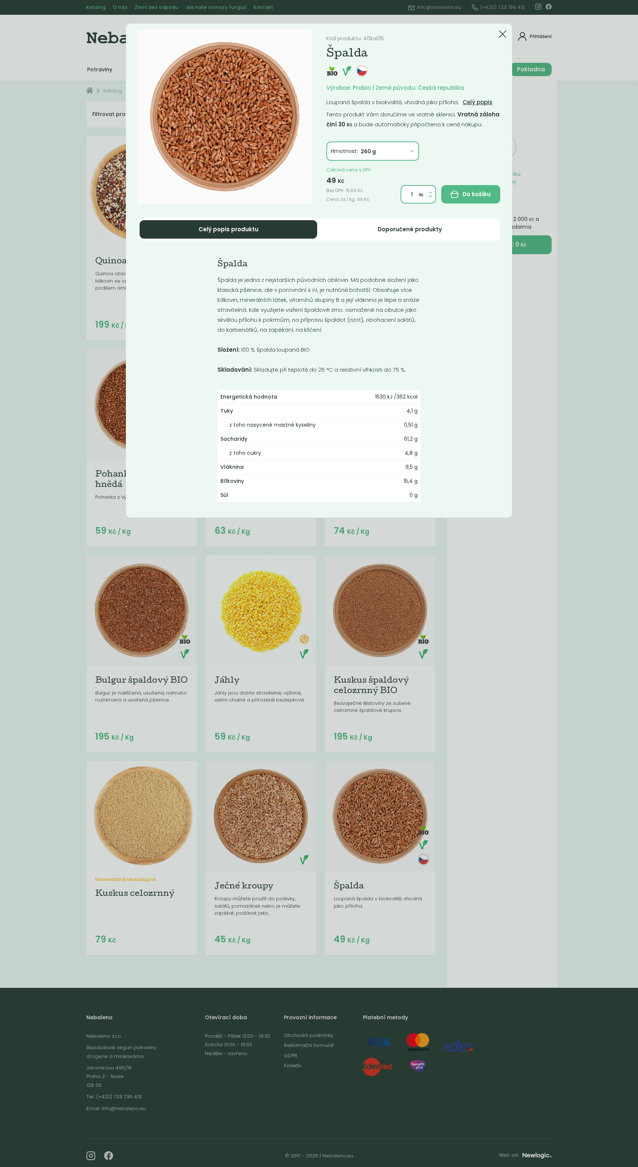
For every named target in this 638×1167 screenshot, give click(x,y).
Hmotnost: (344, 151)
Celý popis (478, 102)
